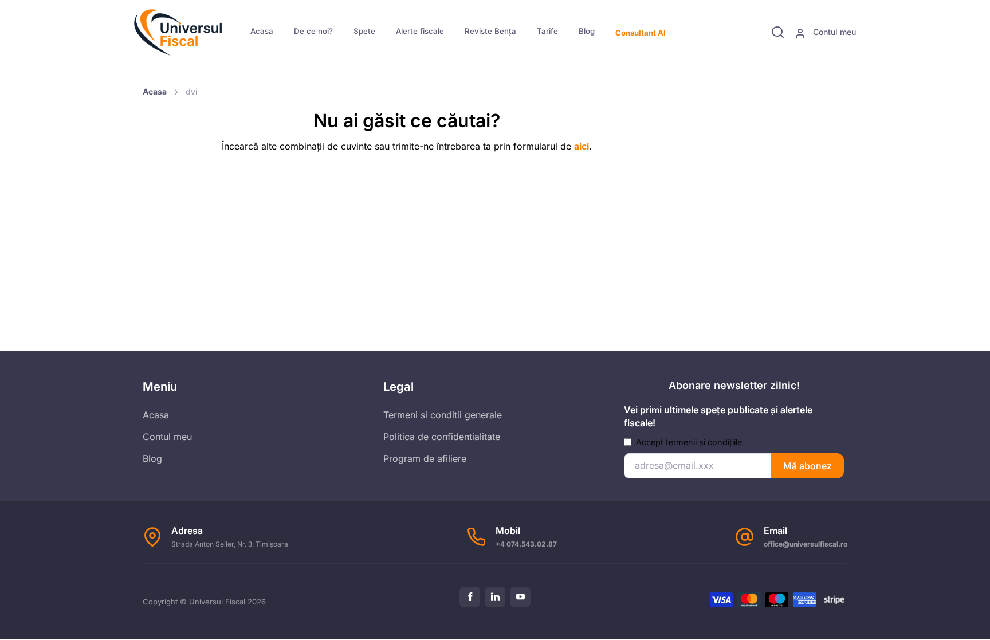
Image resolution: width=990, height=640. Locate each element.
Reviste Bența (490, 31)
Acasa (261, 31)
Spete (364, 31)
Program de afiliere (424, 458)
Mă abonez (807, 466)
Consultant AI (640, 32)
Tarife (547, 31)
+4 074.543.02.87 (526, 544)
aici (581, 146)
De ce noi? (313, 31)
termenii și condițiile (704, 442)
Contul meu (833, 32)
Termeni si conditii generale (442, 415)
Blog (587, 31)
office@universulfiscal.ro (805, 544)
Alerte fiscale (420, 31)
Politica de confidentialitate (441, 436)
